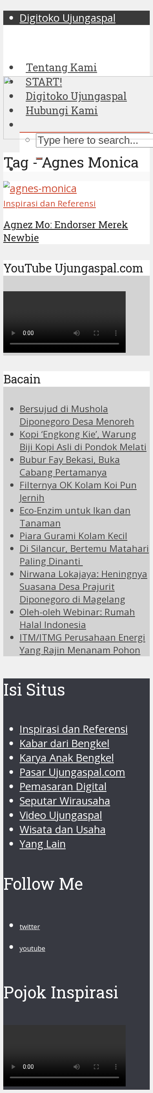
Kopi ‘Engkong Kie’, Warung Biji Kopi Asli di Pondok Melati (83, 440)
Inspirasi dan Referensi (49, 203)
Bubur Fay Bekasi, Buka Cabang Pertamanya (70, 465)
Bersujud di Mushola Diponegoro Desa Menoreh (77, 415)
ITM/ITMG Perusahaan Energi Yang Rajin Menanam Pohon (82, 643)
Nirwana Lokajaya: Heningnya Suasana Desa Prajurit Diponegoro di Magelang (83, 586)
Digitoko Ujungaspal (67, 18)
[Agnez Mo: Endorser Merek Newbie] (40, 188)
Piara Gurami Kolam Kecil (73, 535)
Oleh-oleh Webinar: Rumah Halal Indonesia (77, 618)
